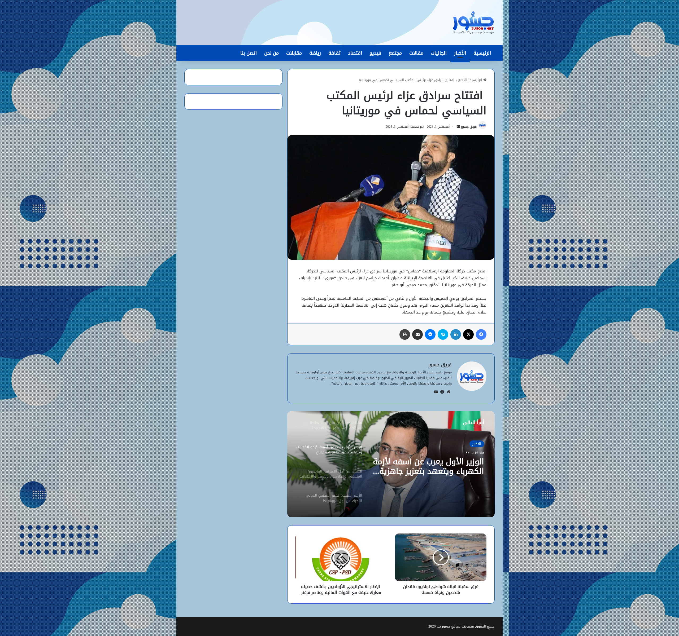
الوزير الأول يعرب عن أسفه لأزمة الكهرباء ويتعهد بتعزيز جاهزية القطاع (428, 466)
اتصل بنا (248, 53)
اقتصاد (355, 53)
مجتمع (395, 53)
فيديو (375, 53)
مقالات (416, 53)
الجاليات (439, 53)
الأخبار (460, 53)
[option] (391, 464)
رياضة (315, 53)
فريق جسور (469, 127)
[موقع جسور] (473, 22)
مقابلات (294, 53)
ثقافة (334, 53)
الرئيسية (482, 53)
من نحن (271, 53)
